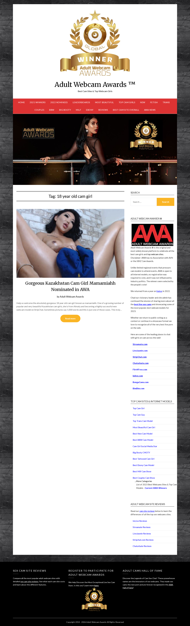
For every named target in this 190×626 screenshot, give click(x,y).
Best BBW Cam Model (143, 440)
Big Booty (65, 110)
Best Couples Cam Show (144, 478)
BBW (51, 110)
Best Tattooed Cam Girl (143, 459)
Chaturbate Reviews (142, 546)
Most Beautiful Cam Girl (144, 427)
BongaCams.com (141, 382)
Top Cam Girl (139, 408)
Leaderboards (81, 102)
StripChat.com (140, 357)
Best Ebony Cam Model (143, 465)
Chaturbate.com (141, 363)
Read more (70, 318)
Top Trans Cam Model (143, 421)
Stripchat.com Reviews (143, 540)
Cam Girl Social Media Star (145, 446)
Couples (39, 110)
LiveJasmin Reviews (142, 533)
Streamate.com (140, 344)
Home (21, 102)
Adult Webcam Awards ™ (95, 84)
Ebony (89, 110)
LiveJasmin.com (140, 350)
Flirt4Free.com (140, 369)
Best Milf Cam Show (142, 471)
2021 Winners (37, 102)
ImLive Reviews (140, 521)
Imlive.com (138, 376)
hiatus (159, 291)
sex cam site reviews (29, 581)
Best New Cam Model (142, 433)
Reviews (103, 110)
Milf (78, 110)
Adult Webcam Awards (72, 296)
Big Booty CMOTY (141, 452)
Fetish (154, 102)
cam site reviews (147, 511)
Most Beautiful (104, 102)
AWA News (150, 110)
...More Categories (143, 481)
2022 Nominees (59, 102)
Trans (166, 102)
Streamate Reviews (141, 527)
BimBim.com (138, 388)
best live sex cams (142, 304)
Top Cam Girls (127, 102)
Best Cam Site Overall (126, 110)
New (142, 102)
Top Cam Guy (139, 414)
